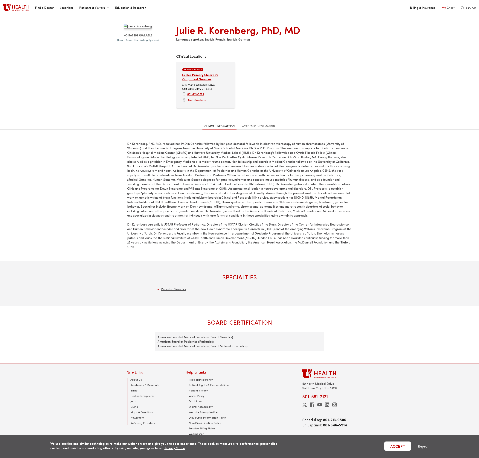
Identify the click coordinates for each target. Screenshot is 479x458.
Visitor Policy (196, 396)
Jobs (133, 401)
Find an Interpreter (142, 396)
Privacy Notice (174, 448)
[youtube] (319, 405)
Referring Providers (142, 423)
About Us (136, 379)
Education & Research (130, 7)
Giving (134, 406)
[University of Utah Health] (16, 7)
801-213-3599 (195, 94)
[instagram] (334, 405)
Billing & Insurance (423, 7)
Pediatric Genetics (173, 289)
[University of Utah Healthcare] (327, 373)
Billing (134, 390)
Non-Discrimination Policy (205, 423)
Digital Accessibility (201, 406)
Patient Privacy (198, 390)
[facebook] (312, 405)
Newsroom (137, 417)
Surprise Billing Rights (202, 428)
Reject (423, 446)
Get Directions (197, 100)
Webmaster (196, 434)
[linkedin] (327, 405)
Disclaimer (195, 401)
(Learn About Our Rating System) (138, 40)
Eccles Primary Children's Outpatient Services (200, 77)
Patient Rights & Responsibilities (209, 385)
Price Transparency (201, 379)
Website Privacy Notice (203, 412)
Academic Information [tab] (258, 126)
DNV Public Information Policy (207, 417)
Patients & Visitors (92, 7)
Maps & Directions (141, 412)
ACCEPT (397, 446)
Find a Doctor (44, 7)
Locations (66, 7)
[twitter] (304, 405)
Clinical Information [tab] (219, 126)
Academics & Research (144, 385)
